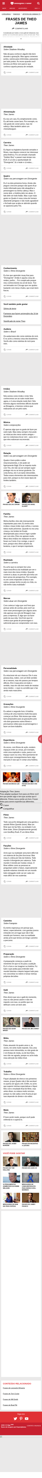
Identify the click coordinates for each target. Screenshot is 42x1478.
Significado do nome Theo (14, 321)
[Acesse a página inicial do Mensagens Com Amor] (21, 3)
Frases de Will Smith (10, 1399)
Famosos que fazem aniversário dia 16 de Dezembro (21, 315)
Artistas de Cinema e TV (31, 14)
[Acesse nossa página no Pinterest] (21, 1418)
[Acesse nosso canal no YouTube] (26, 1418)
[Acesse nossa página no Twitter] (15, 1418)
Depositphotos (21, 1427)
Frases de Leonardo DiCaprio (14, 1388)
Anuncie (37, 1426)
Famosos (16, 14)
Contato (30, 1426)
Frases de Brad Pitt (10, 1405)
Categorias (6, 14)
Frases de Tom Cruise (11, 1394)
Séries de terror (10, 309)
